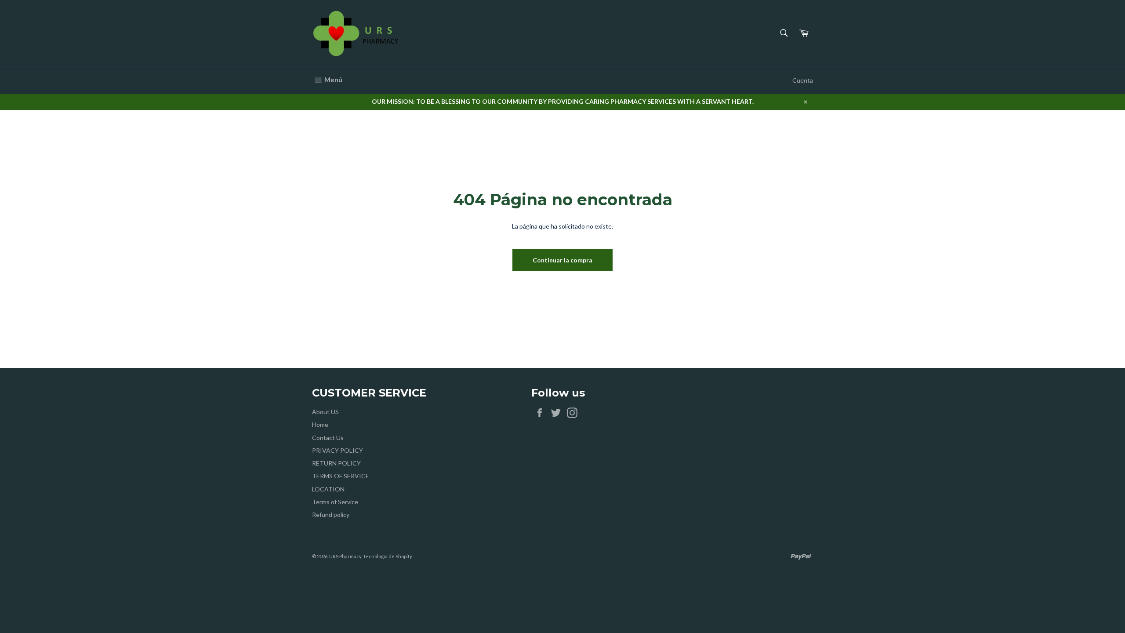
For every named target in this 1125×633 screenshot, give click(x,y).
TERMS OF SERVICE (340, 476)
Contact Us (328, 437)
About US (325, 411)
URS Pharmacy (345, 556)
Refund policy (330, 514)
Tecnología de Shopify (387, 556)
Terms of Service (335, 502)
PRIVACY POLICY (337, 450)
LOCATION (328, 489)
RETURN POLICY (336, 463)
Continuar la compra (562, 260)
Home (320, 424)
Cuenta (802, 80)
